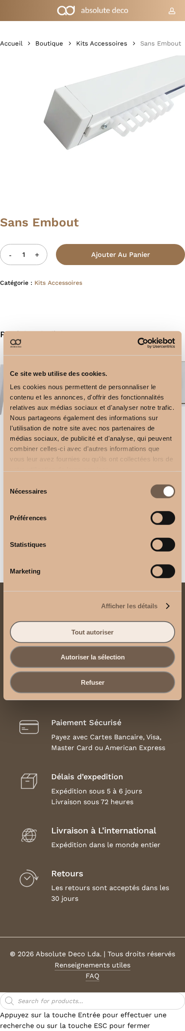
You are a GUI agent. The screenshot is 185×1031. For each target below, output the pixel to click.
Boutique (49, 43)
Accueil (11, 43)
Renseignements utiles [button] (92, 965)
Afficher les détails (129, 606)
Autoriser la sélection (93, 657)
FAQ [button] (92, 976)
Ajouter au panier (120, 254)
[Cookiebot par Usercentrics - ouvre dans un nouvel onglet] (137, 343)
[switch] (163, 518)
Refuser (93, 682)
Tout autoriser (92, 631)
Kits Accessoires (101, 43)
